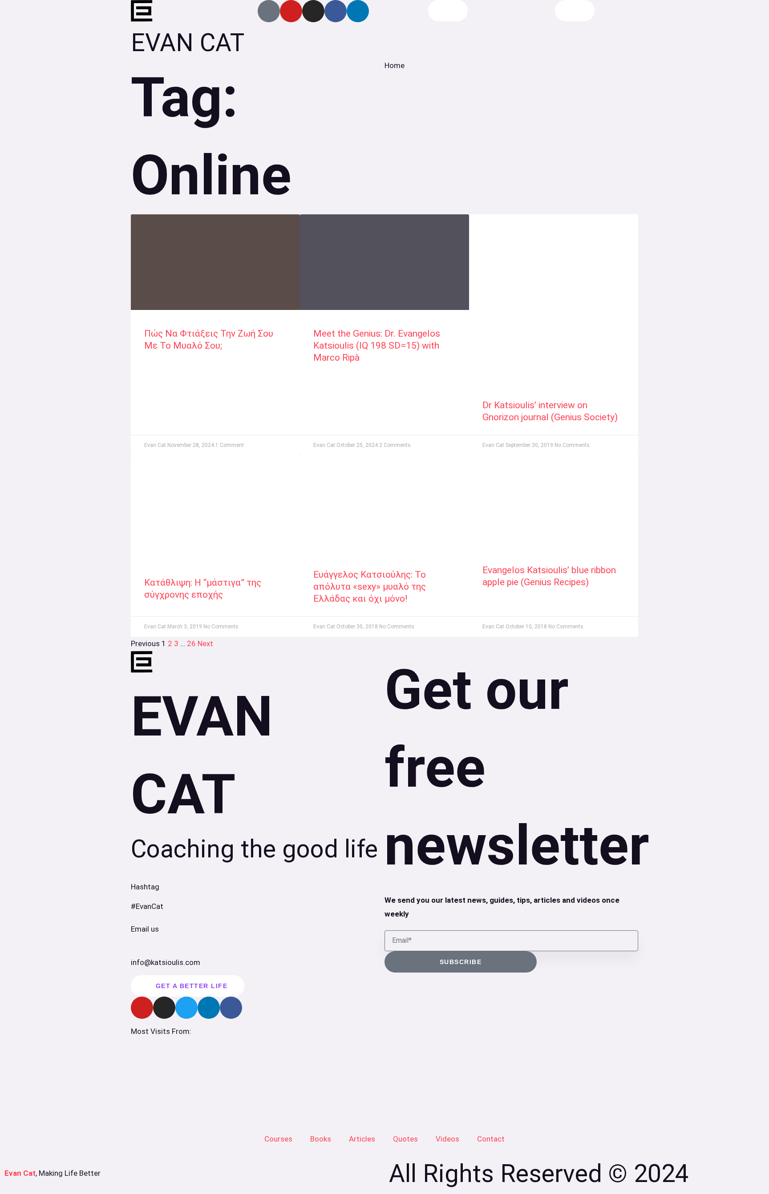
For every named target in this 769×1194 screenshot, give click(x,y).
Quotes (405, 1138)
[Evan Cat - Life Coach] (142, 11)
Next (205, 643)
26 (191, 643)
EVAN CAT (187, 42)
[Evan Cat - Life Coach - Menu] (575, 10)
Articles (362, 1138)
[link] (215, 262)
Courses (278, 1138)
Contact (491, 1138)
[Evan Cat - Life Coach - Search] (448, 10)
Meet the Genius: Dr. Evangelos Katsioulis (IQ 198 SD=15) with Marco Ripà (376, 345)
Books (320, 1138)
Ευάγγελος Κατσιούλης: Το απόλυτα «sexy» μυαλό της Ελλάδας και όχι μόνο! (369, 586)
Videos (447, 1138)
